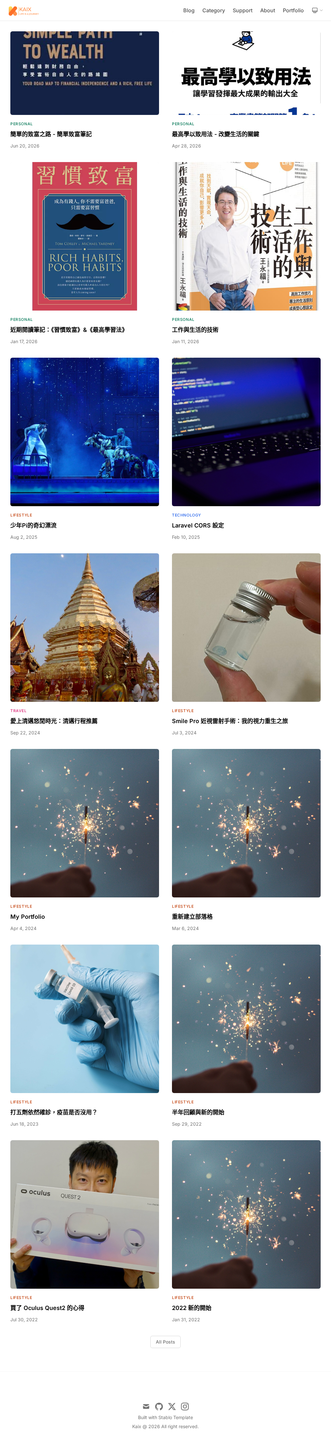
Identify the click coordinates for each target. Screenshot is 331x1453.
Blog (189, 10)
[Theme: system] (317, 10)
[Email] (146, 1406)
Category (213, 10)
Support (242, 10)
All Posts (165, 1342)
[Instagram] (185, 1406)
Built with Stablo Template (165, 1417)
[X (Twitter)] (172, 1406)
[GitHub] (159, 1406)
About (267, 10)
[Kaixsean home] (24, 10)
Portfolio (293, 10)
